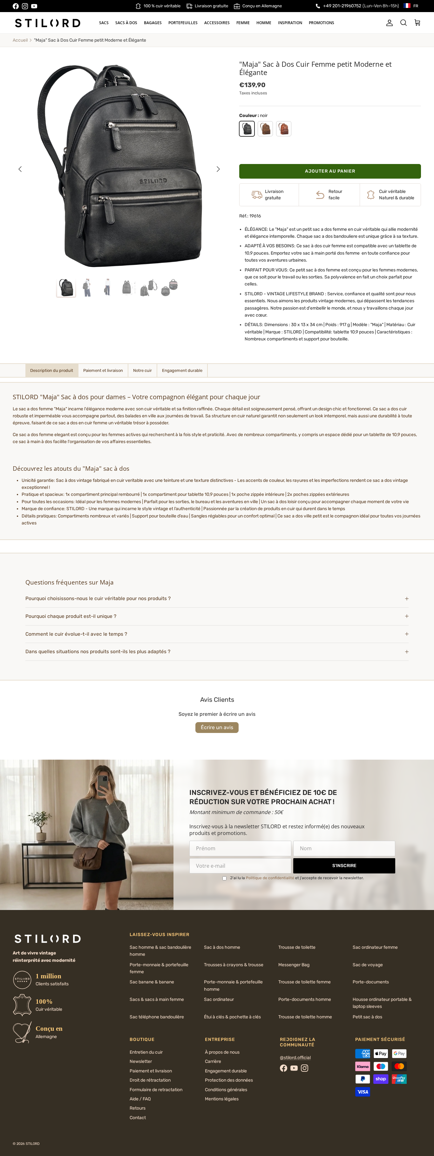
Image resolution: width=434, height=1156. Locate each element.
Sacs (104, 22)
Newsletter (141, 1061)
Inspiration (290, 22)
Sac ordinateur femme (375, 947)
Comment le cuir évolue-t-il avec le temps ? (76, 634)
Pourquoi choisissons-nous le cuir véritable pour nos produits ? (98, 598)
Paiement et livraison (151, 1071)
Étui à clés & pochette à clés (232, 1017)
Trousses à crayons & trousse (233, 965)
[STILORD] (48, 23)
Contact (138, 1117)
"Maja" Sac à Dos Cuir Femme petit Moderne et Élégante (90, 40)
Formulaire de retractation (156, 1089)
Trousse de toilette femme (304, 982)
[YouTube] (34, 6)
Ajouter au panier (330, 171)
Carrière (213, 1061)
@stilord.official (295, 1057)
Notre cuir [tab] (142, 370)
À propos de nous (222, 1052)
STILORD (33, 1144)
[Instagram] (25, 6)
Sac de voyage (368, 965)
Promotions (321, 22)
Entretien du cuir (146, 1052)
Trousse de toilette (296, 947)
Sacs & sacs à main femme (157, 999)
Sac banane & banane (152, 982)
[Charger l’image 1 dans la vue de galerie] (119, 166)
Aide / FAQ (140, 1099)
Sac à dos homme (222, 947)
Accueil (20, 40)
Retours (138, 1108)
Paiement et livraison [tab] (103, 370)
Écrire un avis (217, 727)
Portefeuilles (183, 22)
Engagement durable (226, 1071)
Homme (263, 22)
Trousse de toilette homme (305, 1017)
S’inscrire (344, 865)
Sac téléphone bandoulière (157, 1017)
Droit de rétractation (150, 1080)
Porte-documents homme (304, 999)
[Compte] (388, 23)
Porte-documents (371, 982)
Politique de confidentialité (270, 878)
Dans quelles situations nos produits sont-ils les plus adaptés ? (97, 651)
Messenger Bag (293, 965)
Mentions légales (222, 1099)
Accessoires (217, 22)
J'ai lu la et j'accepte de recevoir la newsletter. (297, 878)
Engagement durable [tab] (182, 370)
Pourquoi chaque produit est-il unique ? (70, 616)
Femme (243, 22)
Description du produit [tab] (51, 370)
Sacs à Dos (126, 22)
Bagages (153, 22)
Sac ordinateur (219, 999)
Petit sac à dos (367, 1017)
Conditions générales (226, 1089)
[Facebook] (16, 6)
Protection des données (229, 1080)
